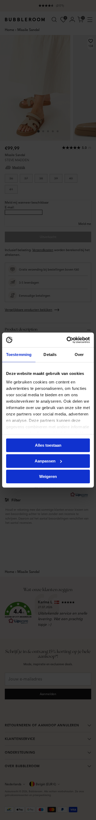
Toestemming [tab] (18, 354)
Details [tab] (50, 354)
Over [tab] (79, 354)
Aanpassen (45, 461)
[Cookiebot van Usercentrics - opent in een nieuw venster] (68, 339)
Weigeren (48, 476)
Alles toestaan (48, 445)
